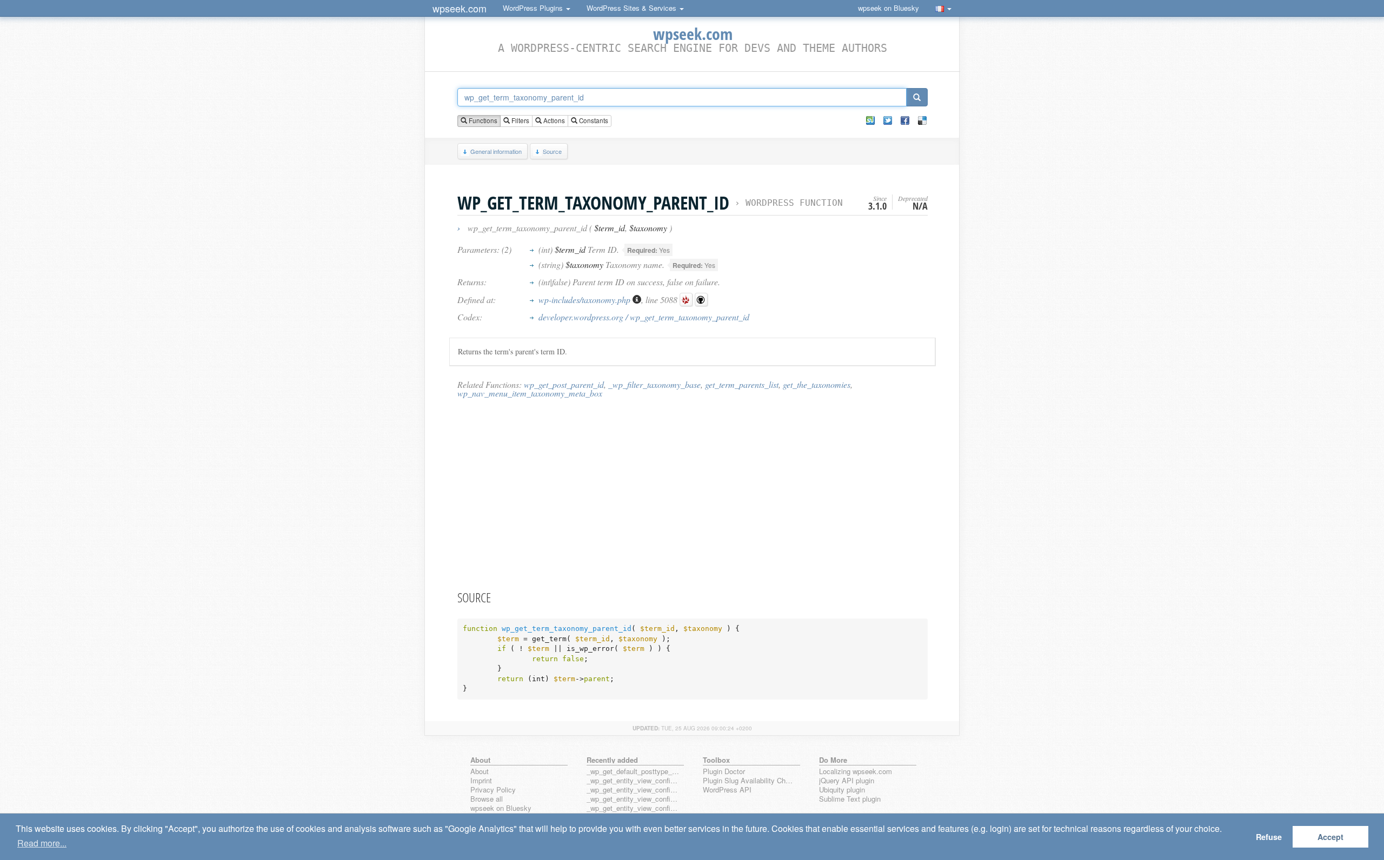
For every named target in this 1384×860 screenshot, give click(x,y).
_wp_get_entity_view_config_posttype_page (633, 780)
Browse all (486, 799)
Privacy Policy (493, 790)
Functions (482, 120)
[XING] (870, 120)
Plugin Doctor (724, 771)
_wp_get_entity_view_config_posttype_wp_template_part (633, 808)
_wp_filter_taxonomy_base (654, 384)
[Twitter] (887, 120)
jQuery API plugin (846, 780)
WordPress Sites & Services (632, 8)
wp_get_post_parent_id (564, 384)
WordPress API (727, 790)
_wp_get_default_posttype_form (633, 771)
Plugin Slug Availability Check (749, 780)
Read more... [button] (41, 843)
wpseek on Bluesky (888, 8)
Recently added (612, 759)
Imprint (481, 780)
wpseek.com (459, 8)
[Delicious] (922, 120)
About (479, 771)
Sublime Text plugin (850, 799)
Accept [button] (1330, 836)
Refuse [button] (1269, 836)
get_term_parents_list (741, 384)
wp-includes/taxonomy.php (585, 299)
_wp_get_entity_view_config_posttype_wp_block (633, 790)
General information (496, 151)
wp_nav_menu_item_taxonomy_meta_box (529, 393)
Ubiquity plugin (842, 790)
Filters (519, 120)
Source (552, 151)
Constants (592, 120)
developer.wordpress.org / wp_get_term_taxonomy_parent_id (643, 316)
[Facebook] (905, 120)
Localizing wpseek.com (855, 771)
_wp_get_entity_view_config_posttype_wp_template (633, 799)
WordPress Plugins (534, 8)
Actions (553, 120)
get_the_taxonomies (816, 384)
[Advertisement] (692, 493)
